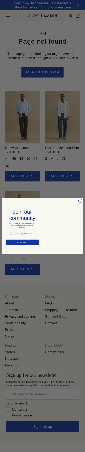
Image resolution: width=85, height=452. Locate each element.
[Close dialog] (80, 201)
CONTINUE (22, 242)
